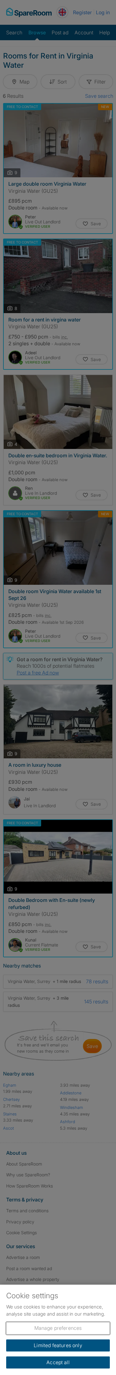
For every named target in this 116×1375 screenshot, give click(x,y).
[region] (58, 1330)
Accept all (58, 1362)
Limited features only (58, 1345)
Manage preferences (58, 1328)
